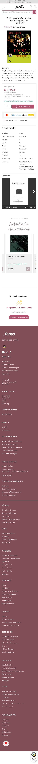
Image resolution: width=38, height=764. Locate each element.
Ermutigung (6, 735)
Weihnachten (6, 732)
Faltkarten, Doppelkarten (11, 559)
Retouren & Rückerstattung (11, 492)
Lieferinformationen (9, 489)
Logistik (4, 427)
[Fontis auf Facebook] (10, 352)
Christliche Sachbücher (10, 591)
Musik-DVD (6, 543)
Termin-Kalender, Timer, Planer (13, 671)
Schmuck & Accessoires (10, 643)
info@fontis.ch (7, 475)
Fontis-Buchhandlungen (10, 368)
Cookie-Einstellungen (9, 450)
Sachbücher (6, 516)
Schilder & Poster (8, 649)
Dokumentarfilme (8, 533)
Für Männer (6, 723)
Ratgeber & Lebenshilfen (11, 519)
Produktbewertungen (9, 453)
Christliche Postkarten (9, 555)
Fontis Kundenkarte (9, 495)
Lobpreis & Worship (9, 691)
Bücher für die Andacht (10, 594)
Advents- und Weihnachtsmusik (13, 704)
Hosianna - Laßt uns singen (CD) (16, 256)
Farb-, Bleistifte (7, 565)
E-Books (5, 616)
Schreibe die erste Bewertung (19, 317)
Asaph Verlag (23, 149)
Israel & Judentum (8, 522)
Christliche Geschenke (10, 637)
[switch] (33, 760)
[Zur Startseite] (9, 335)
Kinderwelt (5, 726)
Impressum (6, 374)
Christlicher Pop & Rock (10, 694)
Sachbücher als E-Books (10, 626)
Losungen (5, 680)
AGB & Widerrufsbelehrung (12, 441)
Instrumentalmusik (8, 701)
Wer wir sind (6, 361)
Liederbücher (6, 600)
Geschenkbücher (8, 652)
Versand (14, 92)
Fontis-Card (6, 430)
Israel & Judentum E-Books (11, 623)
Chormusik (5, 698)
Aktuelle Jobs (7, 414)
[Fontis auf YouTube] (3, 352)
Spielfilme (5, 536)
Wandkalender (7, 665)
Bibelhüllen (6, 588)
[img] (4, 27)
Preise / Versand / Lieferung (12, 447)
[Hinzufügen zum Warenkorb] (28, 269)
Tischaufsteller (7, 674)
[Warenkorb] (35, 6)
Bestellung (5, 486)
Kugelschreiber (7, 568)
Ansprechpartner (8, 364)
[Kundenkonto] (31, 6)
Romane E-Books (8, 619)
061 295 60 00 (21, 1)
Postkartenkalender (9, 668)
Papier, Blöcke (7, 571)
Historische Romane (9, 513)
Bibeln (4, 585)
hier (14, 96)
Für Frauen (5, 720)
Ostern (4, 729)
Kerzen (4, 646)
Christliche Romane (9, 510)
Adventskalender (8, 677)
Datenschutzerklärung (9, 444)
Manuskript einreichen (10, 371)
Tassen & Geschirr (8, 640)
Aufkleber (5, 574)
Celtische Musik (7, 707)
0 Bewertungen (19, 27)
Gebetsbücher (7, 597)
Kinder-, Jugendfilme (9, 540)
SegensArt (5, 562)
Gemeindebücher (8, 604)
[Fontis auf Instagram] (6, 352)
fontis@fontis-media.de (26, 169)
